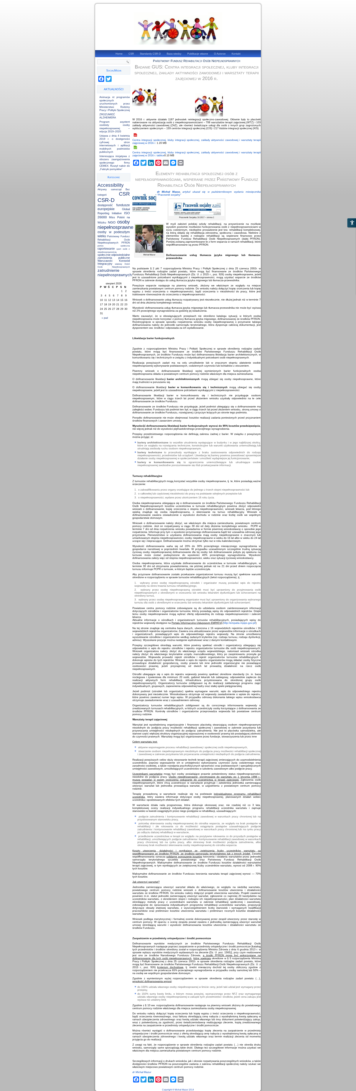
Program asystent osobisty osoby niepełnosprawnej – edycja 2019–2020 (114, 126)
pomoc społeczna (114, 246)
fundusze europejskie (114, 207)
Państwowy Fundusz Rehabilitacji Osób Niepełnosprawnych (114, 239)
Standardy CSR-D (150, 53)
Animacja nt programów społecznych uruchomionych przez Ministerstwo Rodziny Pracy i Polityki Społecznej (114, 104)
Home (119, 53)
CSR (131, 53)
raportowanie (106, 248)
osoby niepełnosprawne (115, 224)
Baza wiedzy (174, 53)
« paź (105, 317)
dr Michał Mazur (168, 191)
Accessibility (111, 185)
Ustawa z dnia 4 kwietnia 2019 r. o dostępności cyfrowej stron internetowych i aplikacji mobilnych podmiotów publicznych (114, 143)
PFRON (125, 242)
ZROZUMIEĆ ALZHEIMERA (107, 116)
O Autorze (220, 53)
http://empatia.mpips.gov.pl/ (239, 622)
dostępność (105, 205)
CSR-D (106, 200)
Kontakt (236, 53)
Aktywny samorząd (109, 189)
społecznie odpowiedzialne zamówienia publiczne (114, 256)
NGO (112, 222)
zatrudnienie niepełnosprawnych (115, 272)
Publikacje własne (197, 53)
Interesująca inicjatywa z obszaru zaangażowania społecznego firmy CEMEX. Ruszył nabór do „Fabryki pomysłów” (114, 163)
